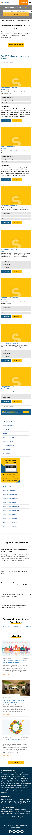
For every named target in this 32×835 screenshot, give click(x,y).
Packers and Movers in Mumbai (10, 494)
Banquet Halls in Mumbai (8, 791)
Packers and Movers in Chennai (10, 522)
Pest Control (18, 811)
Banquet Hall (9, 813)
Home (2, 20)
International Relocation (7, 97)
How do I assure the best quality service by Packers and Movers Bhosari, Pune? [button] (13, 606)
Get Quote (16, 120)
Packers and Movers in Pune (22, 20)
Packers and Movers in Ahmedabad (11, 510)
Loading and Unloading (7, 100)
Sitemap (24, 817)
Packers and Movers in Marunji (9, 626)
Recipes (23, 809)
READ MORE (6, 675)
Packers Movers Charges (8, 425)
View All (16, 762)
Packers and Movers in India (9, 773)
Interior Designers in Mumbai (14, 785)
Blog (19, 817)
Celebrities (17, 809)
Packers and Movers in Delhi (9, 490)
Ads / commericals (6, 801)
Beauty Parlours (11, 815)
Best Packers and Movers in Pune (14, 741)
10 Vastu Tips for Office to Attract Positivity (13, 701)
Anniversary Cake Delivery (8, 789)
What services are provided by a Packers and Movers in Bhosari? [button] (14, 550)
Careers (9, 799)
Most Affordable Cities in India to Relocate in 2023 (15, 662)
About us (3, 799)
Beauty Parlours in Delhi (14, 774)
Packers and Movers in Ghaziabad (11, 530)
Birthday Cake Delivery (21, 787)
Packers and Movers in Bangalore (10, 498)
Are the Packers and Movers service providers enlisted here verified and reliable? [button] (14, 584)
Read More (3, 40)
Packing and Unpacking (7, 102)
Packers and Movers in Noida (9, 514)
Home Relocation (6, 213)
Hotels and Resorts (20, 813)
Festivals (11, 811)
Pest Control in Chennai (13, 783)
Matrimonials (4, 811)
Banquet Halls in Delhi (23, 789)
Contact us (16, 799)
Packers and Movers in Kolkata (10, 526)
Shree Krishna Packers (9, 343)
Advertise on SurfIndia (19, 801)
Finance (11, 809)
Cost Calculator (6, 429)
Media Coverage (24, 799)
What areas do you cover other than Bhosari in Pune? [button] (14, 572)
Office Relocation (6, 216)
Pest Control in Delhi (13, 778)
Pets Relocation (6, 218)
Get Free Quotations (16, 45)
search (16, 14)
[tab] (16, 557)
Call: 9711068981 (23, 2)
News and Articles (12, 817)
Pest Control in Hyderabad (15, 782)
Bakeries (19, 815)
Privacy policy (13, 803)
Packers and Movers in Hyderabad (11, 506)
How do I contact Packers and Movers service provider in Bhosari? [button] (12, 595)
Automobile (4, 809)
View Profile (6, 120)
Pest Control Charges (13, 780)
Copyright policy (22, 803)
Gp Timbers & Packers (9, 206)
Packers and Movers (10, 20)
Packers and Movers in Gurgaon (10, 518)
